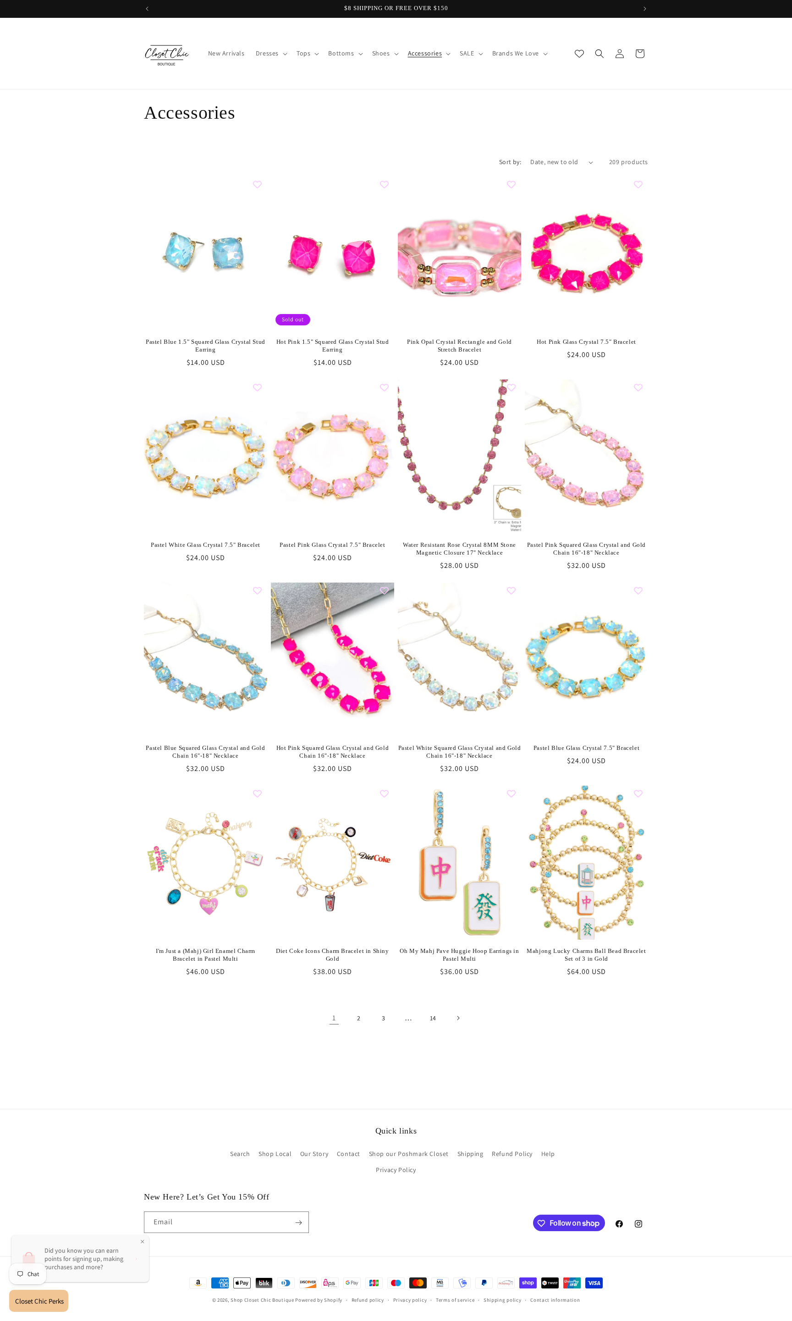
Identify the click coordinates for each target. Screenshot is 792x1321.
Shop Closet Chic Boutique (262, 1300)
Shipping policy (503, 1299)
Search (240, 1154)
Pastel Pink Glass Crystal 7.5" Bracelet (332, 544)
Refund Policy (512, 1154)
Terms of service (455, 1299)
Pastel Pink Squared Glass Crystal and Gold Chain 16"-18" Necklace (586, 548)
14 (433, 1018)
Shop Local (275, 1154)
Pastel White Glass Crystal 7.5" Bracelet (205, 544)
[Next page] (458, 1018)
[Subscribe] (298, 1222)
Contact (348, 1154)
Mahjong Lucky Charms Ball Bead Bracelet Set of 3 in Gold (586, 954)
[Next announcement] (645, 8)
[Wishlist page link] (579, 53)
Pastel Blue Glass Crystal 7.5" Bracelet (586, 747)
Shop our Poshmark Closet (409, 1154)
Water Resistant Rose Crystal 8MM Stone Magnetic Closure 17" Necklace (459, 548)
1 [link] (334, 1018)
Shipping (470, 1154)
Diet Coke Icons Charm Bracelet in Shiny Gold (332, 954)
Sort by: (510, 162)
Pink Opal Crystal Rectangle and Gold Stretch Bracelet (459, 345)
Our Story (314, 1154)
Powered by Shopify (318, 1300)
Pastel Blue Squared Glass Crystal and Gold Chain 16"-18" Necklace (205, 751)
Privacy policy (410, 1299)
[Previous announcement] (147, 8)
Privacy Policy (396, 1170)
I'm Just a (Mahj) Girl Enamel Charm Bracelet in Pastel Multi (205, 954)
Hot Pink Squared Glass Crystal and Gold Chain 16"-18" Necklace (332, 751)
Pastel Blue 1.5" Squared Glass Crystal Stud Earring (205, 345)
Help (548, 1154)
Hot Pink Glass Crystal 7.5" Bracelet (586, 341)
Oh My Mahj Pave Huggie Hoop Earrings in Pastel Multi (459, 954)
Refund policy (368, 1299)
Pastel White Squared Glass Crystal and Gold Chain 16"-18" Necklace (459, 751)
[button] (270, 53)
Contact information (555, 1299)
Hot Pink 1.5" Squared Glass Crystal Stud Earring (332, 345)
